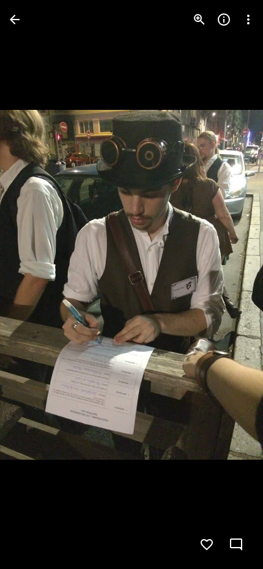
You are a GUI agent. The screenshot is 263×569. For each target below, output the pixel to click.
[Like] (206, 544)
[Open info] (224, 19)
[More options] (248, 19)
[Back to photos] (14, 19)
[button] (34, 284)
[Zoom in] (199, 19)
